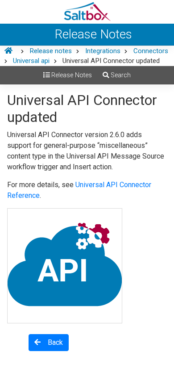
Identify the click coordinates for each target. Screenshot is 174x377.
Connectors (150, 51)
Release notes (50, 51)
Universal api (31, 61)
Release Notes (71, 75)
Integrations (102, 51)
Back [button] (52, 342)
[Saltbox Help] (87, 12)
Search (120, 75)
